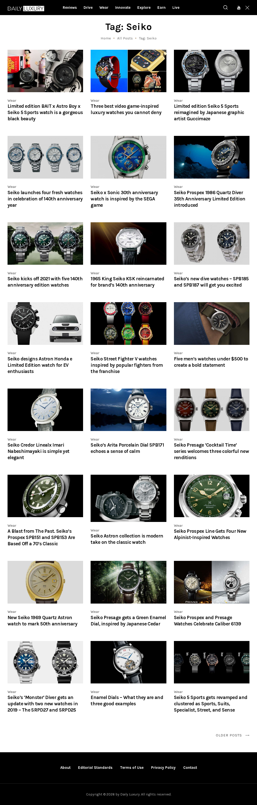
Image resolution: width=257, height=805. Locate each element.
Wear (12, 100)
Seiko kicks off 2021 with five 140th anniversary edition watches (45, 282)
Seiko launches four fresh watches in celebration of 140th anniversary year (45, 199)
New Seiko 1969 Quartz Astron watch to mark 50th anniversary (42, 621)
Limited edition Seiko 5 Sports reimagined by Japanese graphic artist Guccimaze (209, 112)
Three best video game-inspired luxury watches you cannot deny (126, 109)
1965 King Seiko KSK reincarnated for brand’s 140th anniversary (127, 282)
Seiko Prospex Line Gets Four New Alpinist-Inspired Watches (210, 534)
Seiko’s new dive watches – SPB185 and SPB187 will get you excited (211, 282)
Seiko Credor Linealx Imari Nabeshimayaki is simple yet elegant (38, 451)
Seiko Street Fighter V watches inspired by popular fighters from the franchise (127, 365)
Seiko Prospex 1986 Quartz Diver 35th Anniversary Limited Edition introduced (209, 199)
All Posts (125, 38)
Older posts (229, 735)
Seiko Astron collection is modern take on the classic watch (127, 539)
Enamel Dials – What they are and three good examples (127, 700)
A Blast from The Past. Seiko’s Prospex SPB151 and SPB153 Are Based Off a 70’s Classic (41, 537)
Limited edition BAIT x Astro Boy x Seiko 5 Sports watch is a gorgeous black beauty (45, 112)
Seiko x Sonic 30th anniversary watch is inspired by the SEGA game (124, 199)
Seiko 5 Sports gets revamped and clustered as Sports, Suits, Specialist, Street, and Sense (210, 703)
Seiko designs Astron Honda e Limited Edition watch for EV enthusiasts (40, 365)
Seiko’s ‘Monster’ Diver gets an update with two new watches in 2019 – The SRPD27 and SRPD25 (43, 703)
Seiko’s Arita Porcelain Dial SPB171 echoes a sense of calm (127, 448)
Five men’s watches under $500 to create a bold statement (211, 362)
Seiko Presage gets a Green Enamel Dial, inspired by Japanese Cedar (128, 621)
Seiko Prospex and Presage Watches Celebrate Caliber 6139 (207, 621)
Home (106, 38)
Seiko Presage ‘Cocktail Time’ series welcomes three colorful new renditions (211, 451)
